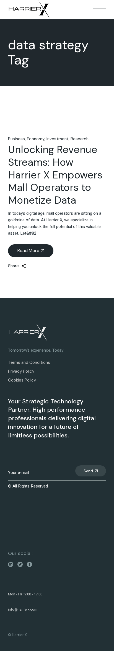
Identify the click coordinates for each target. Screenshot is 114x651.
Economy (36, 139)
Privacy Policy (21, 371)
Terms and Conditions (29, 362)
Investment (57, 139)
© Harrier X (17, 634)
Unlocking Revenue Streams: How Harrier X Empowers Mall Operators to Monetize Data (55, 175)
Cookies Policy (22, 380)
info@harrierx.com (22, 609)
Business (16, 139)
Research (80, 139)
